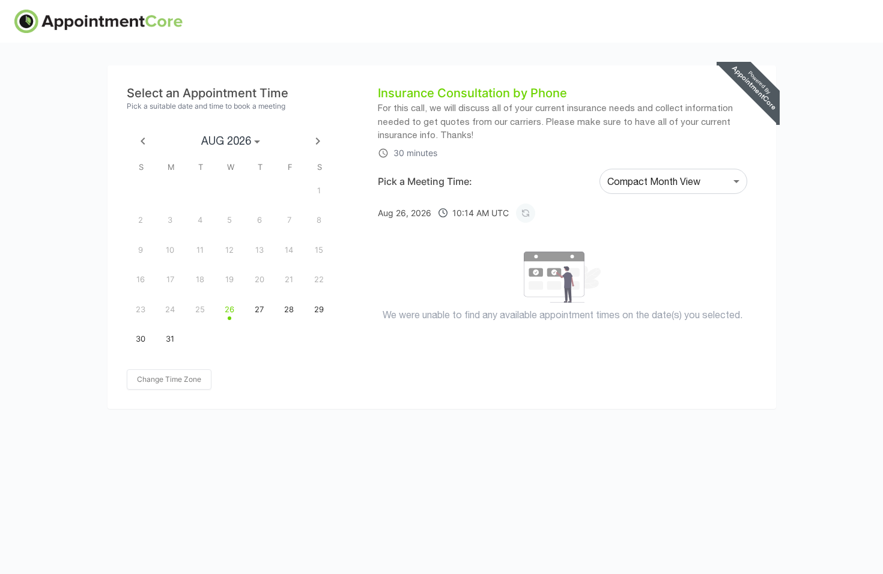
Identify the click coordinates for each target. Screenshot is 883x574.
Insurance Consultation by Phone (472, 93)
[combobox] (673, 181)
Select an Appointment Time (207, 93)
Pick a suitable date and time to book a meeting (206, 105)
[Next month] (318, 141)
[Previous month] (143, 141)
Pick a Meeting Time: (425, 181)
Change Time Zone (169, 379)
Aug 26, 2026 (443, 213)
